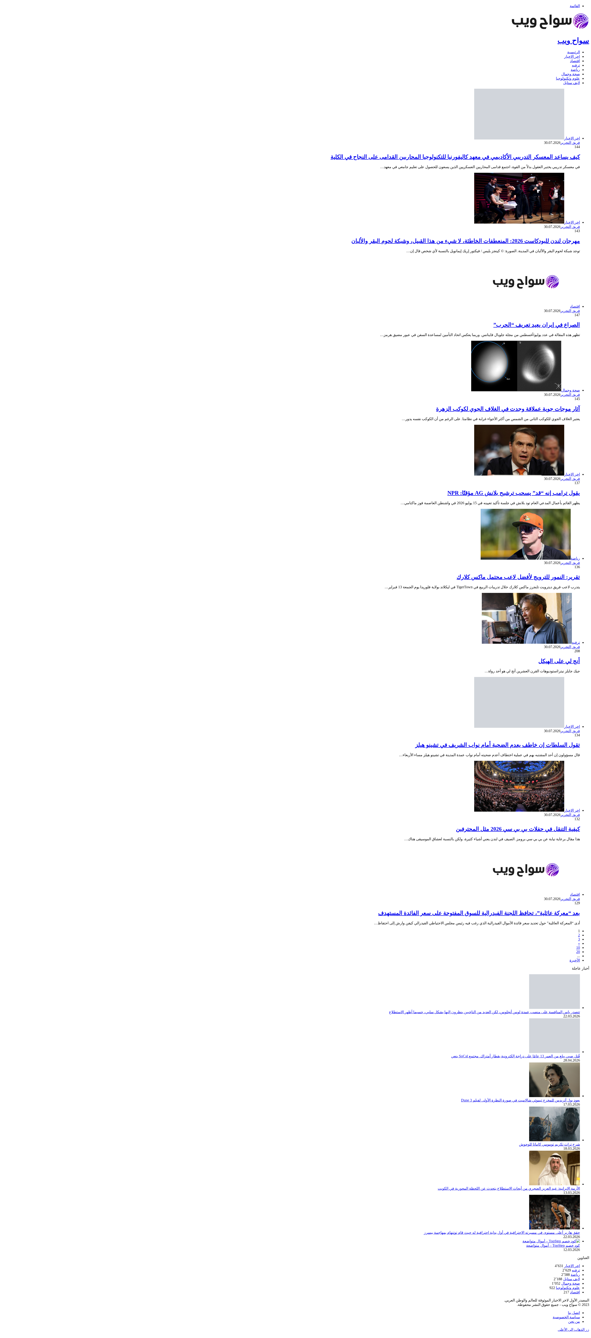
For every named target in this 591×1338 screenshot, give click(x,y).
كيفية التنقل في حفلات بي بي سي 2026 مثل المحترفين (518, 829)
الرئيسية (573, 52)
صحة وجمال (570, 74)
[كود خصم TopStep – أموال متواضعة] (551, 1241)
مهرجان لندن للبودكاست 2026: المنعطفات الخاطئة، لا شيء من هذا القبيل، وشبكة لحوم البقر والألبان (465, 241)
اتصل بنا (574, 1313)
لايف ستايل (571, 83)
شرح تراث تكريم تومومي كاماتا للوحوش (549, 1144)
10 (578, 948)
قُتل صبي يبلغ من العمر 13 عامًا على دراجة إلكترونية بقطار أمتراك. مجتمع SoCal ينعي (515, 1056)
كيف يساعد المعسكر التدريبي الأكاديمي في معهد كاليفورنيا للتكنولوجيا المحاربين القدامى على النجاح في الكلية (455, 157)
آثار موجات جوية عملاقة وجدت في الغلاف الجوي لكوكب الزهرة (508, 409)
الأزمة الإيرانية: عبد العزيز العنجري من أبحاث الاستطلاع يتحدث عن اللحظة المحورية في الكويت (509, 1188)
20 (578, 952)
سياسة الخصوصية (566, 1317)
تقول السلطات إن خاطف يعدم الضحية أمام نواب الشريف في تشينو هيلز (497, 745)
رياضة (575, 70)
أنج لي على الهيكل (559, 661)
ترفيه (576, 65)
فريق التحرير (570, 143)
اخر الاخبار (572, 56)
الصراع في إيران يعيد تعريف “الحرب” (536, 325)
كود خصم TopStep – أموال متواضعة (553, 1245)
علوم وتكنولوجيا (568, 78)
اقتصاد (575, 61)
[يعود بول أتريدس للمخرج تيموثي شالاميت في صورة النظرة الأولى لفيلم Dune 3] (554, 1096)
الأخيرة (575, 960)
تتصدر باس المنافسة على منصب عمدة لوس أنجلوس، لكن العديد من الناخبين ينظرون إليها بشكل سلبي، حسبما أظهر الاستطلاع (484, 1012)
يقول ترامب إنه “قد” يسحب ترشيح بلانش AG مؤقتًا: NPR (513, 493)
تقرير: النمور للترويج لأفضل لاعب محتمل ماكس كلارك (518, 577)
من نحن (574, 1321)
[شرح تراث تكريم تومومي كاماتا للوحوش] (554, 1140)
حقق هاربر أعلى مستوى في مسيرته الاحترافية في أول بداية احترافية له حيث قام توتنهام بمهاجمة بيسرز (502, 1233)
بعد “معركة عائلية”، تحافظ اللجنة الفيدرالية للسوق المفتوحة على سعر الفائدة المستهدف (479, 913)
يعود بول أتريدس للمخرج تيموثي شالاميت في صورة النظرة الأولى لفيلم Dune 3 (520, 1100)
